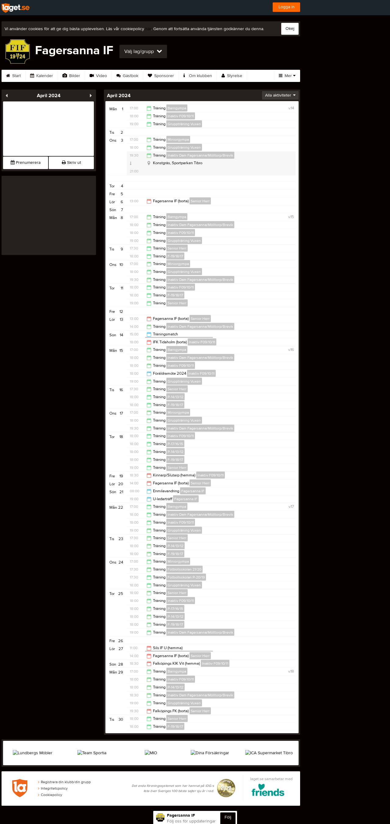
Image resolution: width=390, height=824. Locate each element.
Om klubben (200, 76)
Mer (288, 76)
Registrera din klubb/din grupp (66, 782)
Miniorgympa (178, 139)
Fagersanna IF (192, 491)
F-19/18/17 (175, 256)
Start (16, 76)
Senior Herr (200, 201)
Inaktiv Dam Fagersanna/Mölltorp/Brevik (200, 155)
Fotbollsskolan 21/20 (184, 569)
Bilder (74, 76)
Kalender (44, 76)
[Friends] (268, 791)
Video (101, 76)
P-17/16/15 (175, 443)
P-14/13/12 (175, 396)
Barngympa (177, 108)
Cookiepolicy (51, 794)
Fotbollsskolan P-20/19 (186, 577)
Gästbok (130, 76)
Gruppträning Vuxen (184, 124)
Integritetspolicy (54, 788)
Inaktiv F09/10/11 (181, 116)
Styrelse (234, 76)
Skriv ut (73, 162)
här (148, 29)
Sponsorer (163, 76)
